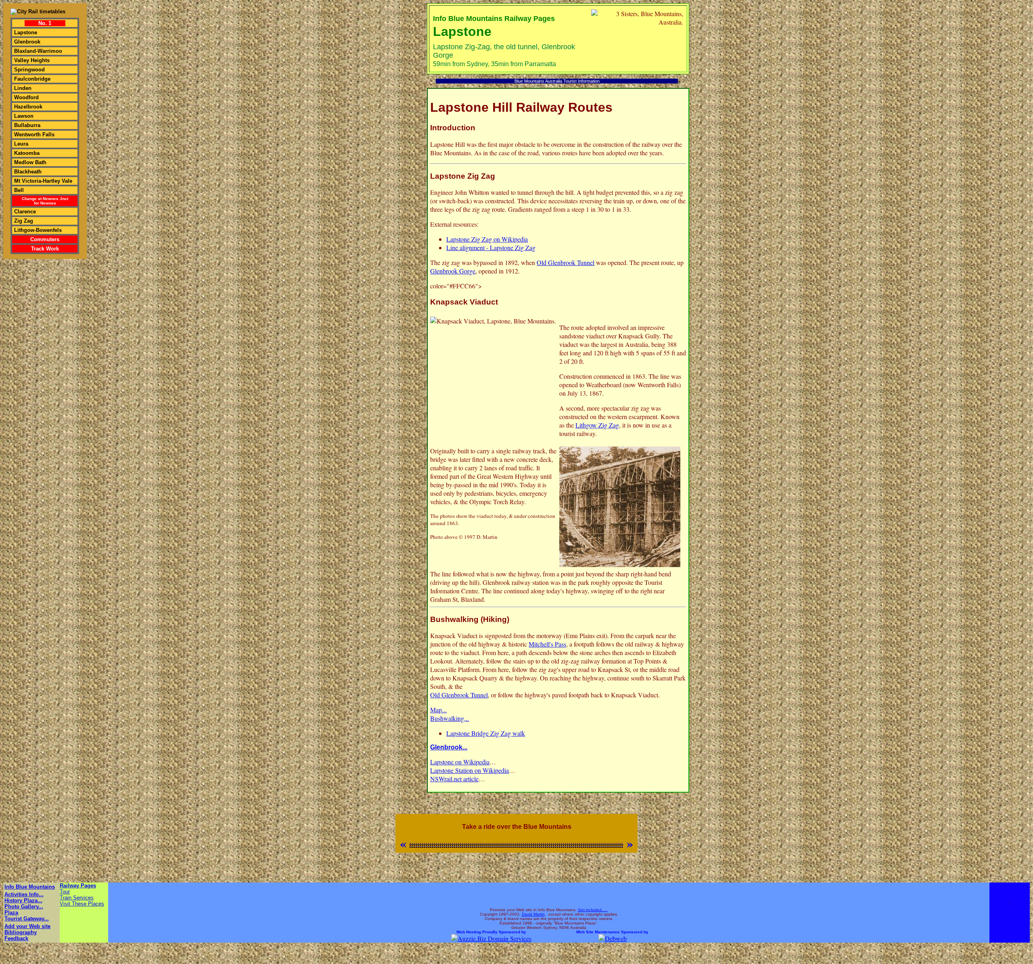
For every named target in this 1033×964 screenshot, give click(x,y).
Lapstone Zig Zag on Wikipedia (487, 239)
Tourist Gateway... (26, 919)
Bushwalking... (449, 718)
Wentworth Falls (34, 134)
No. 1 (44, 23)
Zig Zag (23, 221)
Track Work (45, 249)
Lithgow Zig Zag (597, 425)
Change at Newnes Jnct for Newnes (45, 200)
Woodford (26, 97)
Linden (22, 88)
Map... (438, 709)
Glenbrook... (448, 747)
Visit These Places (82, 904)
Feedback (16, 938)
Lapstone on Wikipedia (459, 761)
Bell (19, 190)
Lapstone (25, 32)
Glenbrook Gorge (452, 271)
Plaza (11, 913)
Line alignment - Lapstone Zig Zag (490, 247)
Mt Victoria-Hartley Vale (43, 181)
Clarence (25, 212)
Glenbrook (27, 42)
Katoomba (27, 153)
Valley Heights (32, 60)
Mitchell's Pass (547, 644)
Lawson (23, 116)
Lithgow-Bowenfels (38, 230)
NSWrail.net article (454, 778)
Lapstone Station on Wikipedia (469, 770)
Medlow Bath (30, 162)
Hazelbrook (28, 107)
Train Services (77, 898)
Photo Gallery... (23, 906)
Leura (21, 144)
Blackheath (28, 172)
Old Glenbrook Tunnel (565, 262)
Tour (65, 892)
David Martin (533, 914)
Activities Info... (24, 894)
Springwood (29, 70)
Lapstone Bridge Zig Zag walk (485, 733)
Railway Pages (78, 886)
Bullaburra (27, 125)
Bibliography (20, 932)
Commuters (44, 239)
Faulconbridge (32, 79)
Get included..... (593, 910)
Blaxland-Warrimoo (38, 51)
